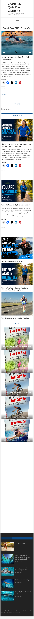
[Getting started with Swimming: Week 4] (7, 568)
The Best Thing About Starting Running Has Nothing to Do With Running (16, 145)
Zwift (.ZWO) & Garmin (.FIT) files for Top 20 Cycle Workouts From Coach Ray (17, 393)
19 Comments (19, 572)
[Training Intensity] (7, 543)
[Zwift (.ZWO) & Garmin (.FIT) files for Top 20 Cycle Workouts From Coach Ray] (17, 384)
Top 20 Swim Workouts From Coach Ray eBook (16, 440)
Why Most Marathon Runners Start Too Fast (15, 318)
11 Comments (19, 596)
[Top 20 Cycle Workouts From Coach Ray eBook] (17, 408)
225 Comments (19, 545)
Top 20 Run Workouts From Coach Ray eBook (16, 371)
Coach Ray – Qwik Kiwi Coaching (16, 7)
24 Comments (19, 561)
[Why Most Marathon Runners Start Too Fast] (17, 303)
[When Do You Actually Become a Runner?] (17, 191)
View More (5, 94)
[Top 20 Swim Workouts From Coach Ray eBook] (17, 430)
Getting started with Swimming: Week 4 (21, 569)
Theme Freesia (28, 611)
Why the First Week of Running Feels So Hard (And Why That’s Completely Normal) (15, 289)
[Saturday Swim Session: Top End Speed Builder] (17, 43)
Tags (27, 538)
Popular (6, 538)
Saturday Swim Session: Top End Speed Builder (15, 58)
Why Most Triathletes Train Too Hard (12, 261)
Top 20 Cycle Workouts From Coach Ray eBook (16, 417)
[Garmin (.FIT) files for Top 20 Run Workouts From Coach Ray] (17, 338)
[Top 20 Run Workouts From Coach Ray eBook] (17, 361)
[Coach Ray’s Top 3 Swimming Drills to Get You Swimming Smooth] (7, 555)
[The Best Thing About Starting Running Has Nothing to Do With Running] (17, 130)
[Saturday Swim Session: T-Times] (7, 592)
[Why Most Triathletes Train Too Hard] (17, 248)
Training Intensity (20, 543)
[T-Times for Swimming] (7, 580)
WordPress (3, 612)
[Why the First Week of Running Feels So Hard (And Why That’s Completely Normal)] (17, 274)
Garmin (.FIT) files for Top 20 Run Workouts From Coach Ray (17, 347)
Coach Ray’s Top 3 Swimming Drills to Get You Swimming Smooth (23, 557)
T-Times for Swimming (22, 580)
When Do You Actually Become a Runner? (15, 205)
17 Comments (19, 582)
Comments (17, 538)
